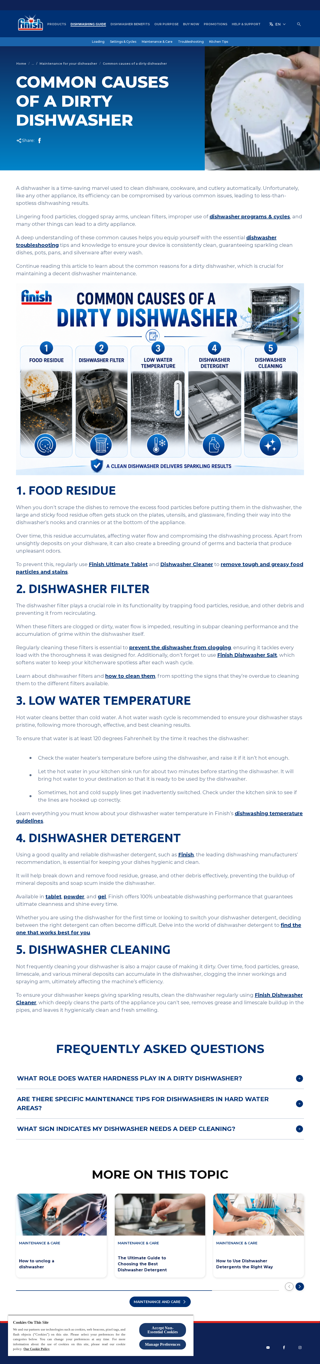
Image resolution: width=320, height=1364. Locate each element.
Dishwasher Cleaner (186, 564)
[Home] (29, 24)
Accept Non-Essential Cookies (163, 1330)
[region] (101, 1335)
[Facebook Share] (39, 140)
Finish (186, 855)
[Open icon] (299, 24)
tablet (54, 897)
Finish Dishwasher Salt (247, 655)
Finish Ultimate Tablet (118, 564)
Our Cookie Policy (37, 1349)
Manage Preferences (162, 1344)
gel (102, 897)
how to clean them (130, 676)
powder (74, 897)
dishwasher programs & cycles (250, 217)
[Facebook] (284, 1348)
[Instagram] (300, 1348)
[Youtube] (268, 1348)
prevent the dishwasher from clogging (180, 648)
